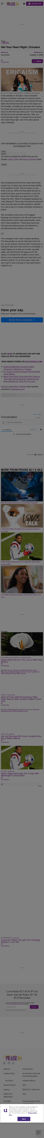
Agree (24, 1119)
